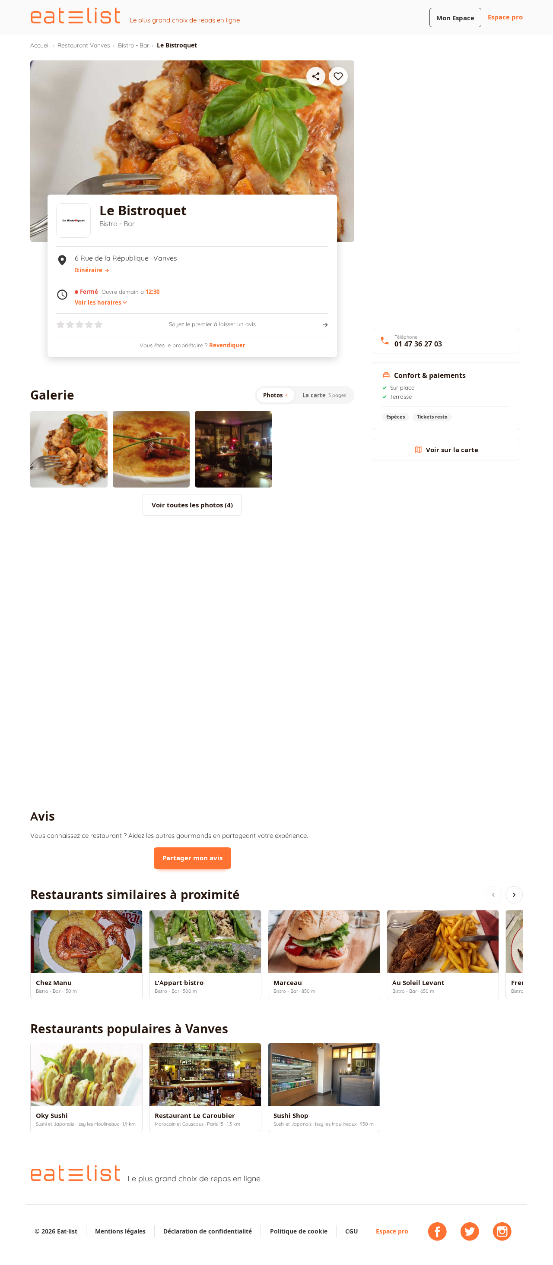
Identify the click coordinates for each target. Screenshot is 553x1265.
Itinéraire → (92, 270)
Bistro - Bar (133, 45)
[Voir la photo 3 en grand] (233, 449)
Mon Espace (455, 18)
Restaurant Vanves (83, 45)
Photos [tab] (275, 395)
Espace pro (505, 17)
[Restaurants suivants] (514, 894)
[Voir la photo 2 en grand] (151, 449)
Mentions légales (120, 1231)
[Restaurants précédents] (493, 894)
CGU (351, 1231)
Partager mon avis (192, 858)
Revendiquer (227, 345)
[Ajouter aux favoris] (338, 76)
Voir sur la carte (452, 450)
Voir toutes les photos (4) (192, 505)
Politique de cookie (298, 1231)
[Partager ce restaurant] (315, 76)
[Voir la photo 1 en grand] (69, 449)
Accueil (40, 45)
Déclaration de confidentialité (207, 1231)
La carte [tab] (324, 395)
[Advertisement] (192, 593)
